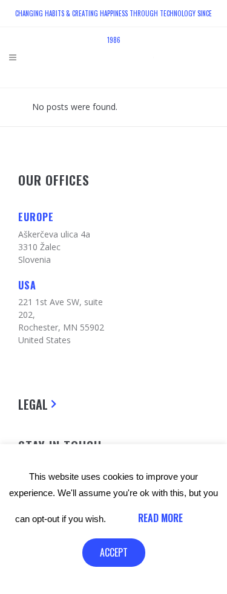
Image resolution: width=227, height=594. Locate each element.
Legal (33, 404)
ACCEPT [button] (114, 552)
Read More (160, 518)
